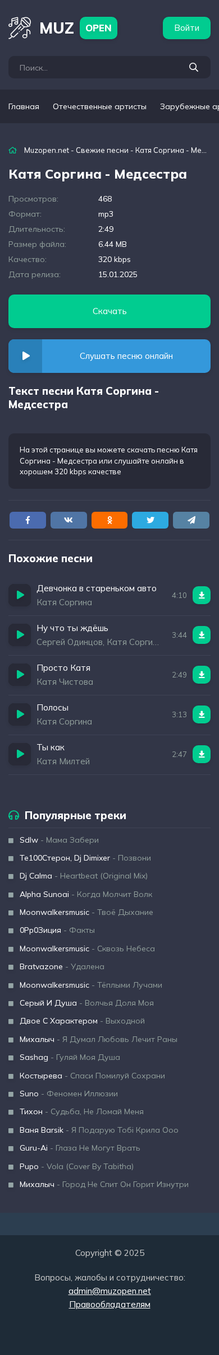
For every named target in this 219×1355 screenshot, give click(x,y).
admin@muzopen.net (110, 1291)
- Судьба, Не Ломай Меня (82, 1111)
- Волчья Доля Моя (87, 1003)
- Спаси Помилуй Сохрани (92, 1076)
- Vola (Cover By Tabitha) (77, 1166)
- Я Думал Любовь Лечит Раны (98, 1039)
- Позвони (85, 858)
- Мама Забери (59, 840)
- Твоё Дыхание (86, 912)
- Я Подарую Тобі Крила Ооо (99, 1130)
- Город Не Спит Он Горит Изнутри (104, 1184)
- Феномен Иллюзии (69, 1093)
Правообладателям (109, 1304)
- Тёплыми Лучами (91, 985)
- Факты (57, 930)
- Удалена (62, 966)
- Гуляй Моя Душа (70, 1057)
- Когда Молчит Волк (86, 894)
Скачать (110, 311)
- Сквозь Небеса (87, 948)
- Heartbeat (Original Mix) (84, 876)
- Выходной (82, 1021)
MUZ (75, 28)
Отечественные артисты (100, 106)
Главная (23, 106)
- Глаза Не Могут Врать (80, 1148)
